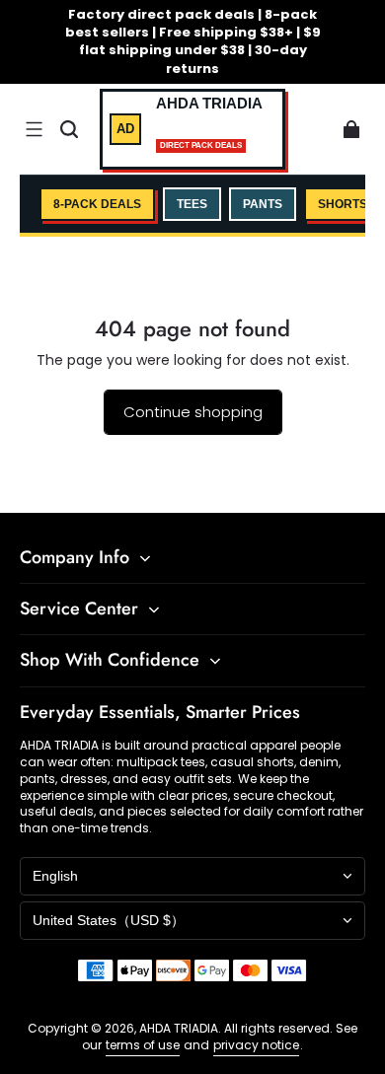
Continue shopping (193, 411)
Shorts (342, 204)
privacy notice (256, 1045)
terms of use (143, 1045)
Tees (192, 204)
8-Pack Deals (97, 204)
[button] (33, 129)
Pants (262, 204)
